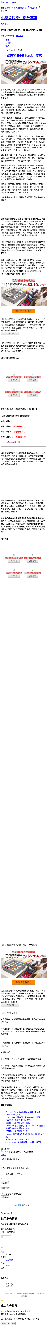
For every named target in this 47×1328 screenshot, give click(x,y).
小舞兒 (3, 1155)
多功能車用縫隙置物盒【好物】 (18, 1139)
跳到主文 (4, 24)
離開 (13, 1323)
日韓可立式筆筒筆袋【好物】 (17, 1131)
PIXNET (10, 1293)
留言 (20, 1168)
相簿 (7, 40)
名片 (7, 46)
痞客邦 (15, 1168)
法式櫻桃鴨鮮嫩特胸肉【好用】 (18, 1128)
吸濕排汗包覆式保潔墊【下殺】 (18, 1123)
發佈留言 (5, 1197)
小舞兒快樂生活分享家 (19, 18)
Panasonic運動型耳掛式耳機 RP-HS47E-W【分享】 (25, 1126)
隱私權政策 (40, 1293)
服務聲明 (24, 1296)
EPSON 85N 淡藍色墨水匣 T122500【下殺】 (23, 1117)
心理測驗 (18, 1174)
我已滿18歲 (5, 1323)
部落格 (8, 43)
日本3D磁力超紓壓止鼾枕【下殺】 (19, 1120)
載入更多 (5, 1183)
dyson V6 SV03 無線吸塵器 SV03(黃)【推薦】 (23, 1142)
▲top (3, 1178)
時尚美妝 (19, 36)
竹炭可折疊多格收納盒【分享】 (24, 55)
